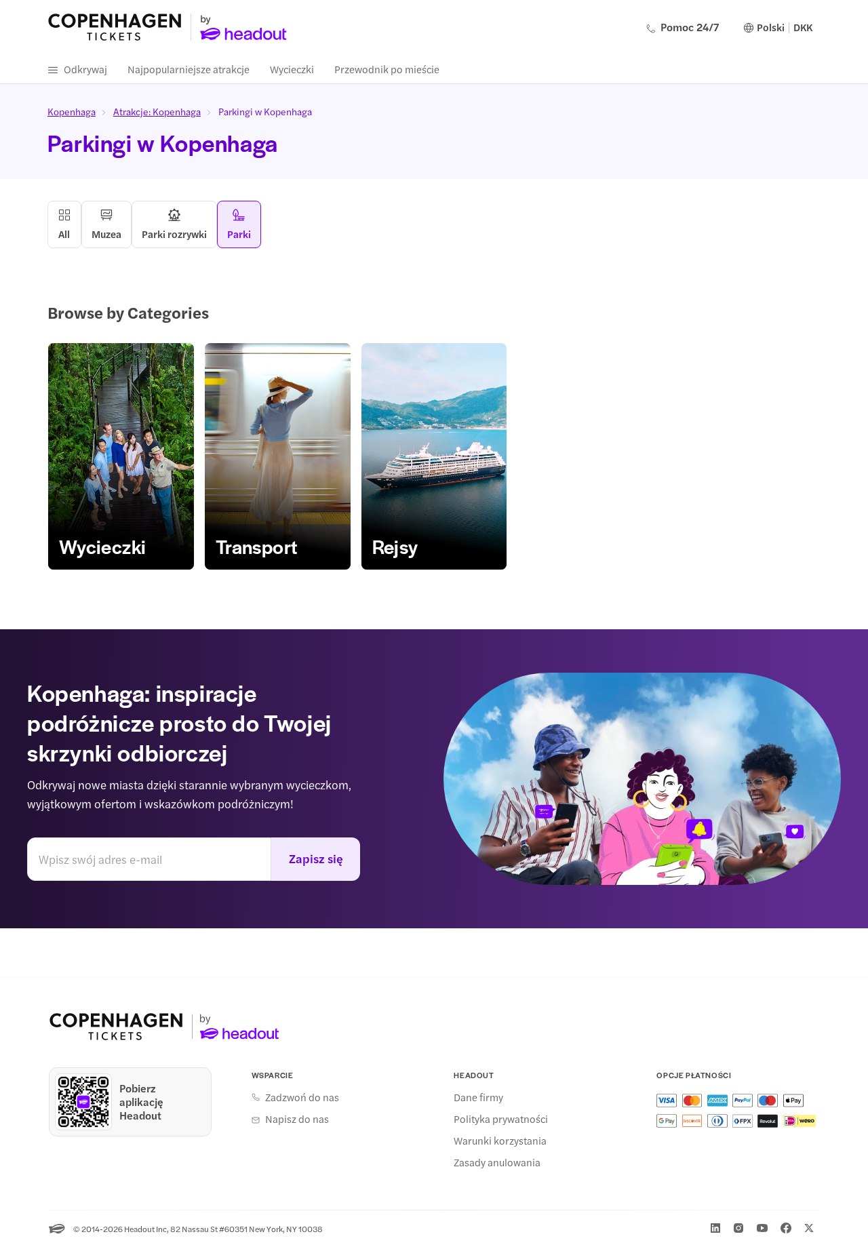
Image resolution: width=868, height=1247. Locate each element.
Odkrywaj (85, 69)
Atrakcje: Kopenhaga (157, 111)
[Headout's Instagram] (738, 1228)
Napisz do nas (297, 1119)
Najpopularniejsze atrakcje (188, 69)
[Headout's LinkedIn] (715, 1228)
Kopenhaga (71, 111)
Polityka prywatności (501, 1119)
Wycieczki (292, 69)
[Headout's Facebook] (786, 1228)
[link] (121, 456)
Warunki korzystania (500, 1140)
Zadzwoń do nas (302, 1097)
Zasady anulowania (497, 1162)
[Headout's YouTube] (762, 1228)
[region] (434, 456)
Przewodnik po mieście (386, 69)
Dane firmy (478, 1097)
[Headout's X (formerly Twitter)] (809, 1228)
